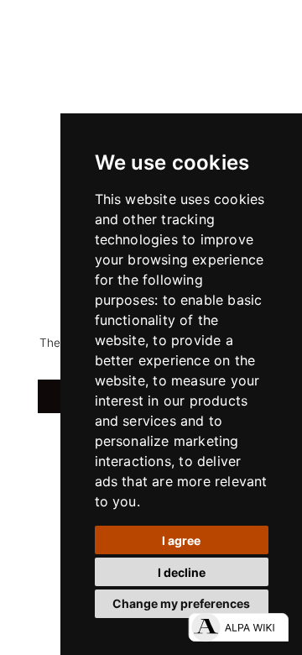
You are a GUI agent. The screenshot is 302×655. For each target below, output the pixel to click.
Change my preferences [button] (181, 603)
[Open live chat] (238, 627)
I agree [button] (181, 540)
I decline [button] (182, 572)
